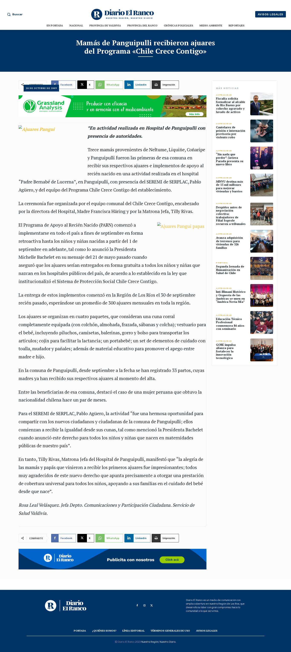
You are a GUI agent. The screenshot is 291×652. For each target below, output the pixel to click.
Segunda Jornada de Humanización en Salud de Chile (230, 270)
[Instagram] (144, 605)
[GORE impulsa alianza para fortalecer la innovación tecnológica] (261, 350)
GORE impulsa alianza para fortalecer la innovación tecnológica (226, 351)
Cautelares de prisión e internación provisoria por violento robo (230, 132)
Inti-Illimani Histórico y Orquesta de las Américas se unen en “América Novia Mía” (231, 297)
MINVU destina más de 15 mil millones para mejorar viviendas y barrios (229, 186)
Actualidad (224, 95)
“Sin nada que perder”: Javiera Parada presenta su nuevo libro (229, 159)
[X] (151, 605)
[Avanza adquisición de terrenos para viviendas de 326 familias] (261, 241)
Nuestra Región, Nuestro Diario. (158, 641)
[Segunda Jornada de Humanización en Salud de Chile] (261, 268)
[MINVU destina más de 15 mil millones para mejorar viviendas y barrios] (261, 185)
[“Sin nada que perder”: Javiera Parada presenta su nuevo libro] (261, 158)
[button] (14, 14)
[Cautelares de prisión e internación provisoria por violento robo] (261, 131)
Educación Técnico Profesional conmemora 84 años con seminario (230, 324)
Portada (222, 263)
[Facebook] (137, 605)
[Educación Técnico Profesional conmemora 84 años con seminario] (261, 322)
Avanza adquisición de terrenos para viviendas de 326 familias (229, 243)
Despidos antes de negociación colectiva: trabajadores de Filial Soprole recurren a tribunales (231, 215)
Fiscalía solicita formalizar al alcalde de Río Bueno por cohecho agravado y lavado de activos (230, 105)
